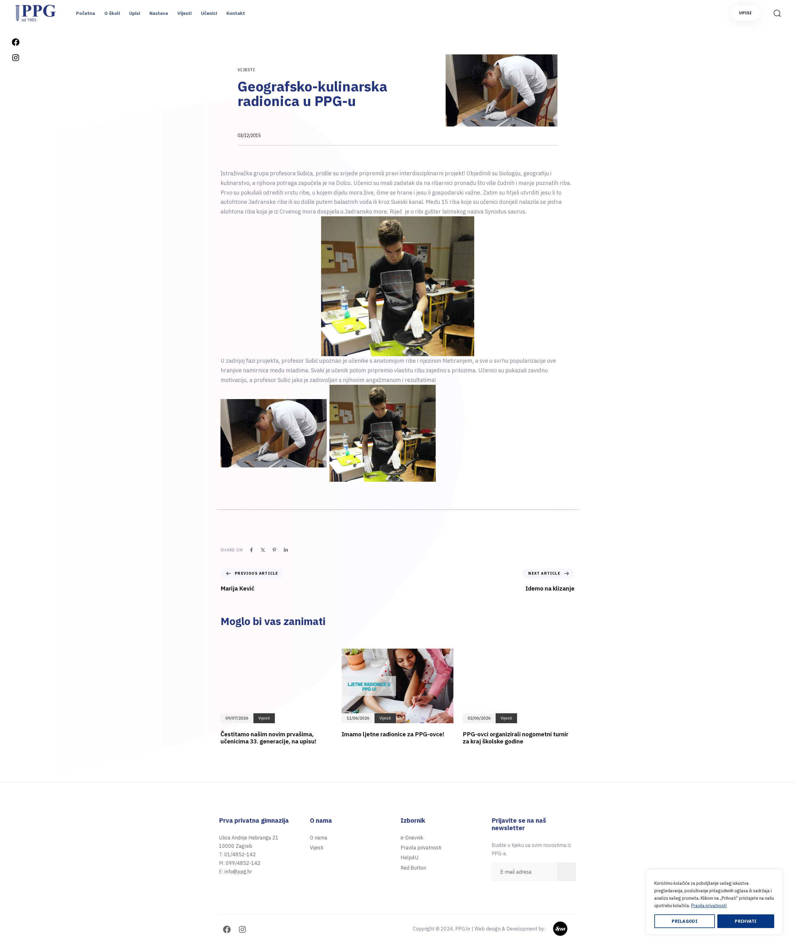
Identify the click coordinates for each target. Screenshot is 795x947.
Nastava (158, 13)
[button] (775, 13)
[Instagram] (15, 57)
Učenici (209, 13)
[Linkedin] (286, 550)
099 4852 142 (15, 669)
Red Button (413, 868)
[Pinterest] (274, 550)
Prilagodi (684, 921)
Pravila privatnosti (709, 905)
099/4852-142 (243, 863)
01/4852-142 (240, 854)
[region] (714, 902)
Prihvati (745, 921)
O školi (112, 13)
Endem (568, 929)
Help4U (410, 857)
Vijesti (184, 13)
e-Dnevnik (412, 837)
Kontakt (235, 13)
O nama (318, 837)
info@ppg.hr (15, 707)
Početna (85, 13)
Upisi (134, 13)
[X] (263, 550)
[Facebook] (15, 42)
